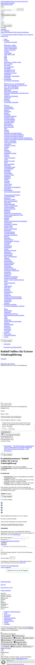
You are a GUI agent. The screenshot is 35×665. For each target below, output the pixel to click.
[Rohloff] (17, 359)
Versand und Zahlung (10, 618)
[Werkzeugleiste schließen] (2, 650)
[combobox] (8, 10)
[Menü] (2, 6)
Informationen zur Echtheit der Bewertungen (15, 664)
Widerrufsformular (9, 621)
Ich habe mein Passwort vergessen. (10, 541)
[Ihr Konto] (2, 22)
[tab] (19, 447)
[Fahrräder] (7, 77)
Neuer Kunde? (17, 534)
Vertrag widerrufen (6, 567)
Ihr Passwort (4, 539)
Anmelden (3, 29)
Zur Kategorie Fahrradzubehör (12, 192)
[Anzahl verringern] (3, 428)
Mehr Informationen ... (22, 658)
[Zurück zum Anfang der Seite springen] (2, 654)
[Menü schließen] (4, 82)
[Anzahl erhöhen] (10, 428)
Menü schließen (7, 26)
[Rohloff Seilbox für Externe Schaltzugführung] (14, 365)
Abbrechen (4, 544)
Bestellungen (25, 32)
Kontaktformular (14, 565)
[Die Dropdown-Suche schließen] (22, 9)
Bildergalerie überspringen (8, 364)
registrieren (6, 30)
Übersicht (3, 32)
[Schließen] (1, 402)
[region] (17, 386)
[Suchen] (18, 9)
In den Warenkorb (5, 432)
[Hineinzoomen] (10, 404)
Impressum (7, 616)
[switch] (6, 636)
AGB (5, 613)
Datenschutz (7, 615)
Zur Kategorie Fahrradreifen (11, 80)
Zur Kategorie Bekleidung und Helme (14, 306)
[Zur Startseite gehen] (7, 4)
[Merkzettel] (2, 20)
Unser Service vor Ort (6, 587)
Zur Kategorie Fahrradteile (11, 102)
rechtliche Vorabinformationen (12, 611)
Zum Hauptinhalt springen (8, 1)
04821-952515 (24, 561)
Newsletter (7, 624)
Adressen (19, 32)
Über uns (3, 584)
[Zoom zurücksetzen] (6, 404)
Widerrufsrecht (8, 619)
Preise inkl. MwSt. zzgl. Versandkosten (11, 417)
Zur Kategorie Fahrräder (10, 42)
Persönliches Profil (11, 32)
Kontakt (6, 622)
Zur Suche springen (20, 1)
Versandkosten (29, 627)
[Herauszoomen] (2, 404)
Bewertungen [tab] (8, 450)
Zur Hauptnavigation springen (14, 2)
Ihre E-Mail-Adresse (7, 537)
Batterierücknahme (6, 581)
